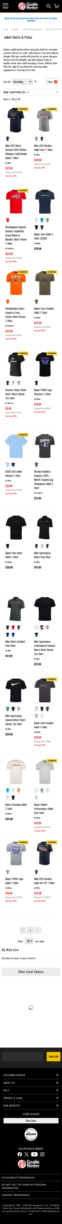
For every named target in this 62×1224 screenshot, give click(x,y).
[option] (7, 138)
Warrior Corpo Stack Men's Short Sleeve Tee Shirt (15, 394)
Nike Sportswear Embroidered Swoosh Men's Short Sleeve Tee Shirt (44, 647)
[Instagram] (42, 1154)
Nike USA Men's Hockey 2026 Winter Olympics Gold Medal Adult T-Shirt (16, 152)
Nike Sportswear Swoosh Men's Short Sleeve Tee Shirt (15, 720)
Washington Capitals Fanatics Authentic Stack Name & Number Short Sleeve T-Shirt (16, 235)
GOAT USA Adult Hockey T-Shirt (13, 473)
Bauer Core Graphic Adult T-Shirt (44, 310)
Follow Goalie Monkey (31, 1148)
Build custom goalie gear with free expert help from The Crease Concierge (31, 19)
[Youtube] (34, 1154)
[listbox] (16, 139)
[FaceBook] (20, 1154)
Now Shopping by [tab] (14, 92)
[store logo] (29, 6)
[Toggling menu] (5, 6)
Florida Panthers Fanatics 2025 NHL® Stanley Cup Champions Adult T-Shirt (44, 479)
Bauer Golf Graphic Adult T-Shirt (44, 725)
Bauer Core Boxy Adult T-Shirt (13, 555)
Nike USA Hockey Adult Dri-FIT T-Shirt (44, 881)
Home (6, 29)
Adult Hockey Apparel (33, 29)
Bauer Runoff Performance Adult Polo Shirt (43, 808)
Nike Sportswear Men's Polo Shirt (42, 555)
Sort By (7, 81)
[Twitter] (26, 1154)
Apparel (16, 29)
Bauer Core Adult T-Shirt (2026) (44, 236)
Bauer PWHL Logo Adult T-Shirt (14, 881)
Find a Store (31, 1120)
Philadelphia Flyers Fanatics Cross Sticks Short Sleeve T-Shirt (15, 314)
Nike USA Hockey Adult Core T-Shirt (43, 148)
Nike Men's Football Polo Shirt (15, 643)
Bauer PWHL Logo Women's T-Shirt (43, 392)
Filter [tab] (50, 82)
